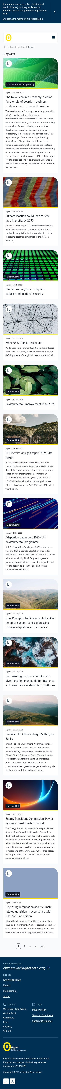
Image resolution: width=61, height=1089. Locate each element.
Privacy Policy (39, 1009)
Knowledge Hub (17, 47)
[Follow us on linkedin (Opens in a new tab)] (6, 1081)
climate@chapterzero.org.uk (26, 968)
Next (42, 946)
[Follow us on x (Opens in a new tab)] (12, 1081)
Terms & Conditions (42, 1015)
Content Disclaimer (42, 1020)
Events (6, 985)
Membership (10, 990)
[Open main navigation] (53, 37)
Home (4, 47)
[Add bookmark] (8, 63)
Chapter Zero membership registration (23, 18)
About (6, 996)
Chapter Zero (9, 37)
